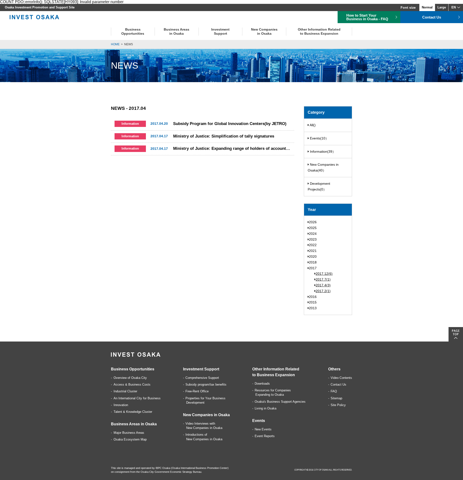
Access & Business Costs (132, 384)
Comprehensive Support (202, 378)
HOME (115, 44)
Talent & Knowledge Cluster (133, 412)
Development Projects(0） (319, 186)
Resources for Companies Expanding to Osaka (273, 392)
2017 (313, 268)
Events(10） (319, 138)
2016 (313, 297)
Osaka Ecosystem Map (130, 439)
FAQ (334, 391)
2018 (313, 262)
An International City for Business (137, 398)
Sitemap (336, 398)
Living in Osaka (265, 408)
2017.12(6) (324, 274)
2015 (313, 302)
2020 (313, 256)
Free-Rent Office (197, 391)
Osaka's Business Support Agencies (280, 401)
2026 (313, 222)
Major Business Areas (129, 432)
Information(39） (322, 151)
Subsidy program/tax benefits (205, 384)
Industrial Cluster (125, 391)
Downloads (262, 383)
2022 (313, 245)
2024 (313, 234)
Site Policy (338, 405)
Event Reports (265, 436)
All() (312, 125)
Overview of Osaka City (130, 378)
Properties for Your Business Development (205, 400)
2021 (313, 251)
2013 (313, 308)
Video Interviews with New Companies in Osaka (203, 426)
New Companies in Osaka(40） (323, 167)
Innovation (121, 405)
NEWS (128, 44)
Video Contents (341, 378)
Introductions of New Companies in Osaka (203, 437)
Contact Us (338, 384)
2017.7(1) (323, 279)
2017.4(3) (323, 285)
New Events (263, 429)
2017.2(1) (323, 291)
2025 (313, 228)
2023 (313, 239)
